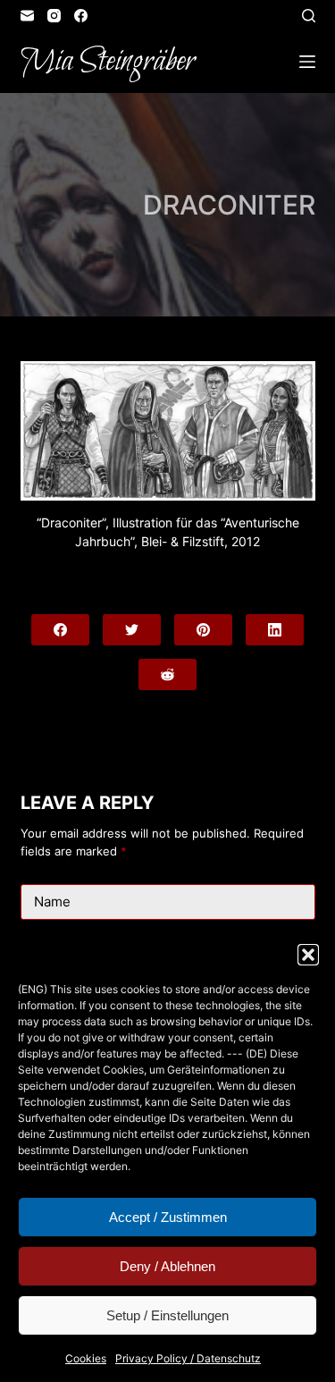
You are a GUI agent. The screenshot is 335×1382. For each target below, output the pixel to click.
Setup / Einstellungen (167, 1315)
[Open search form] (308, 15)
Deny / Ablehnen (167, 1266)
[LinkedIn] (275, 629)
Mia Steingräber (108, 61)
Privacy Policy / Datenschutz (188, 1358)
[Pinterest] (203, 629)
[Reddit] (167, 674)
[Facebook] (81, 15)
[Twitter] (132, 629)
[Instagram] (54, 15)
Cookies (85, 1358)
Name (52, 901)
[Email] (27, 15)
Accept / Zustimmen (168, 1217)
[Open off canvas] (307, 62)
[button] (308, 955)
